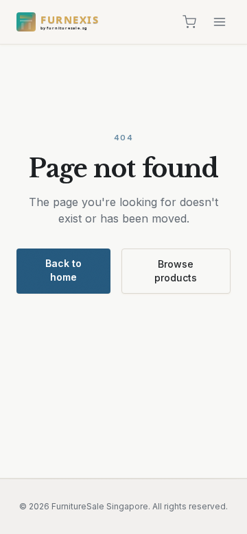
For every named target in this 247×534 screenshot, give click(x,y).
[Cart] (189, 22)
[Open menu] (220, 22)
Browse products (175, 270)
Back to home (63, 270)
